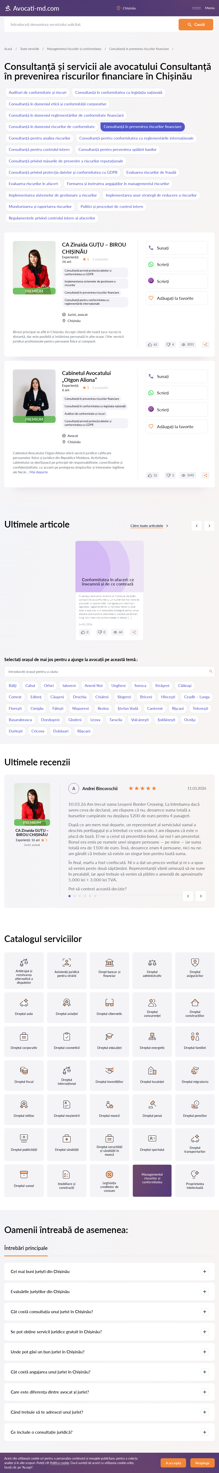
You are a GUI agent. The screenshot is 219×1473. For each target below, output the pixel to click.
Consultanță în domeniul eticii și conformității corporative (58, 103)
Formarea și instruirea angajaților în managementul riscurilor (118, 183)
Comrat (15, 696)
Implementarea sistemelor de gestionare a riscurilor (53, 195)
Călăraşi (184, 685)
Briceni (146, 696)
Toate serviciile (29, 49)
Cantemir (155, 708)
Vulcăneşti (140, 719)
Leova (95, 719)
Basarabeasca (20, 719)
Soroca (140, 685)
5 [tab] (90, 896)
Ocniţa (189, 719)
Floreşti (15, 708)
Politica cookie (59, 1463)
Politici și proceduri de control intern (112, 206)
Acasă (8, 49)
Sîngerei (124, 696)
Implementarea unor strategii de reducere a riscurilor (151, 195)
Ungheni (118, 685)
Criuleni (101, 696)
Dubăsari (60, 731)
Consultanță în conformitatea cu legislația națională (118, 92)
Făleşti (57, 708)
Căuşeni (57, 696)
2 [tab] (75, 896)
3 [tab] (80, 896)
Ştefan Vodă (128, 708)
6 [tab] (95, 896)
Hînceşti (168, 696)
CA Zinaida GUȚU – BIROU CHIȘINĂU (94, 248)
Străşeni (162, 685)
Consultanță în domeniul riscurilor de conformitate (52, 126)
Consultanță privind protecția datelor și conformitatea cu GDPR (63, 172)
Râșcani (83, 731)
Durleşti (15, 731)
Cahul (30, 685)
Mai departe (39, 472)
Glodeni (74, 719)
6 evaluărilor (100, 259)
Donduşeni (50, 719)
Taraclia (115, 719)
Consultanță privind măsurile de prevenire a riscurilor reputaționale (66, 161)
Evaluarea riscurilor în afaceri (33, 183)
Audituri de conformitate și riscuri (37, 92)
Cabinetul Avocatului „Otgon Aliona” (86, 376)
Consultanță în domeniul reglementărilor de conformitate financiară (66, 115)
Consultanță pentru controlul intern (39, 149)
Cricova (37, 731)
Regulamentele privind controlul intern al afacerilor (52, 218)
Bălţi (12, 685)
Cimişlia (37, 708)
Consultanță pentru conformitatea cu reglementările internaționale (136, 138)
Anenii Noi (93, 685)
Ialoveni (69, 685)
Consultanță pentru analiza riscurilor (39, 138)
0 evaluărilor (100, 388)
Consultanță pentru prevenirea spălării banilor (117, 149)
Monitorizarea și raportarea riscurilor (40, 206)
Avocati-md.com (36, 8)
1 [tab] (69, 896)
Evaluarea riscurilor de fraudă (151, 172)
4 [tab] (85, 896)
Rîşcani (178, 708)
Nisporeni (80, 708)
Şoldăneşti (166, 719)
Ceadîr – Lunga (197, 696)
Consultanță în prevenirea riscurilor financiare (143, 126)
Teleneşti (200, 708)
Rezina (103, 708)
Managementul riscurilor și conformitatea (74, 49)
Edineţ (36, 696)
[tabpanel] (109, 841)
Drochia (79, 696)
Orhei (49, 685)
